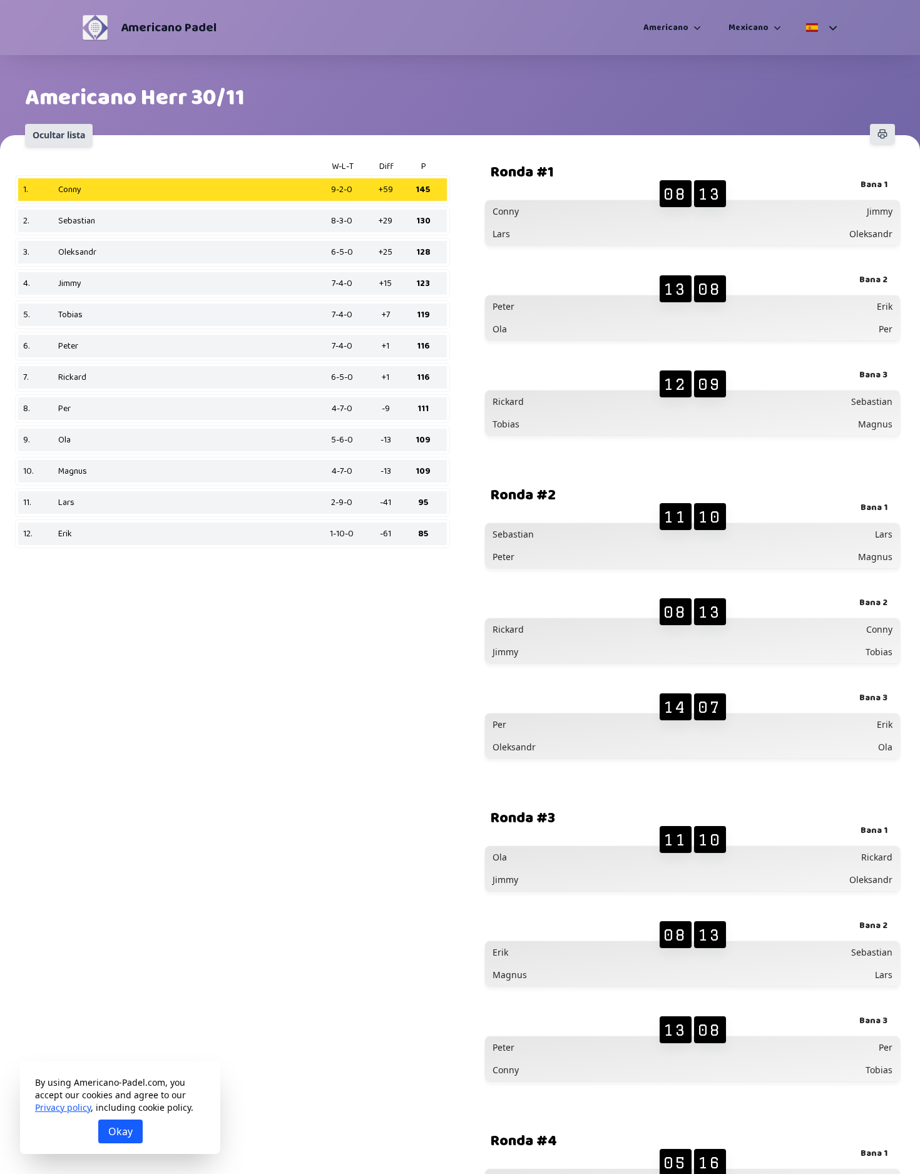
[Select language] (821, 27)
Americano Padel (169, 27)
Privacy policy (63, 1107)
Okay (120, 1131)
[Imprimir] (882, 134)
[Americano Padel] (95, 28)
